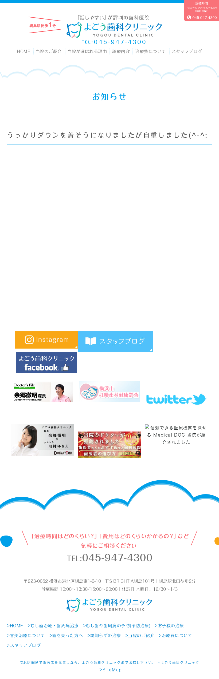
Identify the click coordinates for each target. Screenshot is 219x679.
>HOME (15, 626)
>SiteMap (110, 670)
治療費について (150, 51)
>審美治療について (26, 635)
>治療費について (175, 635)
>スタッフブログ (24, 645)
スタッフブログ (186, 51)
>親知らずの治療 (104, 635)
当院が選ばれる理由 (87, 51)
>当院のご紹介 (140, 635)
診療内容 (121, 51)
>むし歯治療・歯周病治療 (53, 626)
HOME (23, 51)
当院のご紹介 (49, 51)
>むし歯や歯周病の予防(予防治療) (117, 626)
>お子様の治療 (169, 626)
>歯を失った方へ (66, 635)
